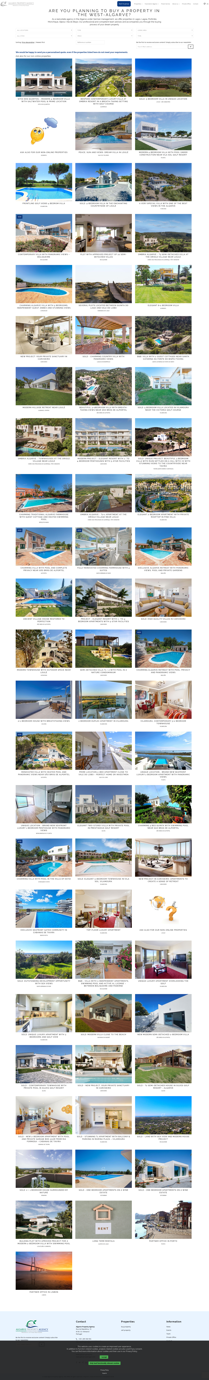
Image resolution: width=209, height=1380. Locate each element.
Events (168, 1330)
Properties (137, 4)
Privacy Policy (104, 1370)
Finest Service (165, 4)
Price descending (28, 42)
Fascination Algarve (151, 4)
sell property (125, 1330)
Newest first (40, 42)
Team (168, 1334)
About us (175, 4)
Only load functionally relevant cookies (104, 1363)
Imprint (104, 1373)
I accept (104, 1357)
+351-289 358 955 (84, 1339)
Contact (195, 4)
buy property (126, 1327)
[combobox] (44, 30)
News (168, 1327)
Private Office (186, 4)
